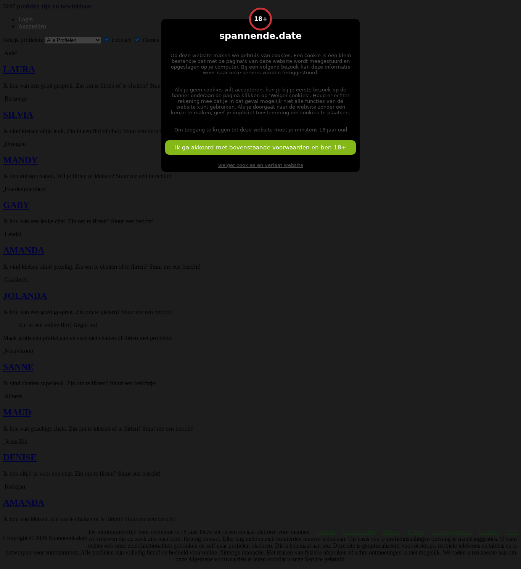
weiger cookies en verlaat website (260, 165)
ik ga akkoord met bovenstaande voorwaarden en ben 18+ (260, 147)
